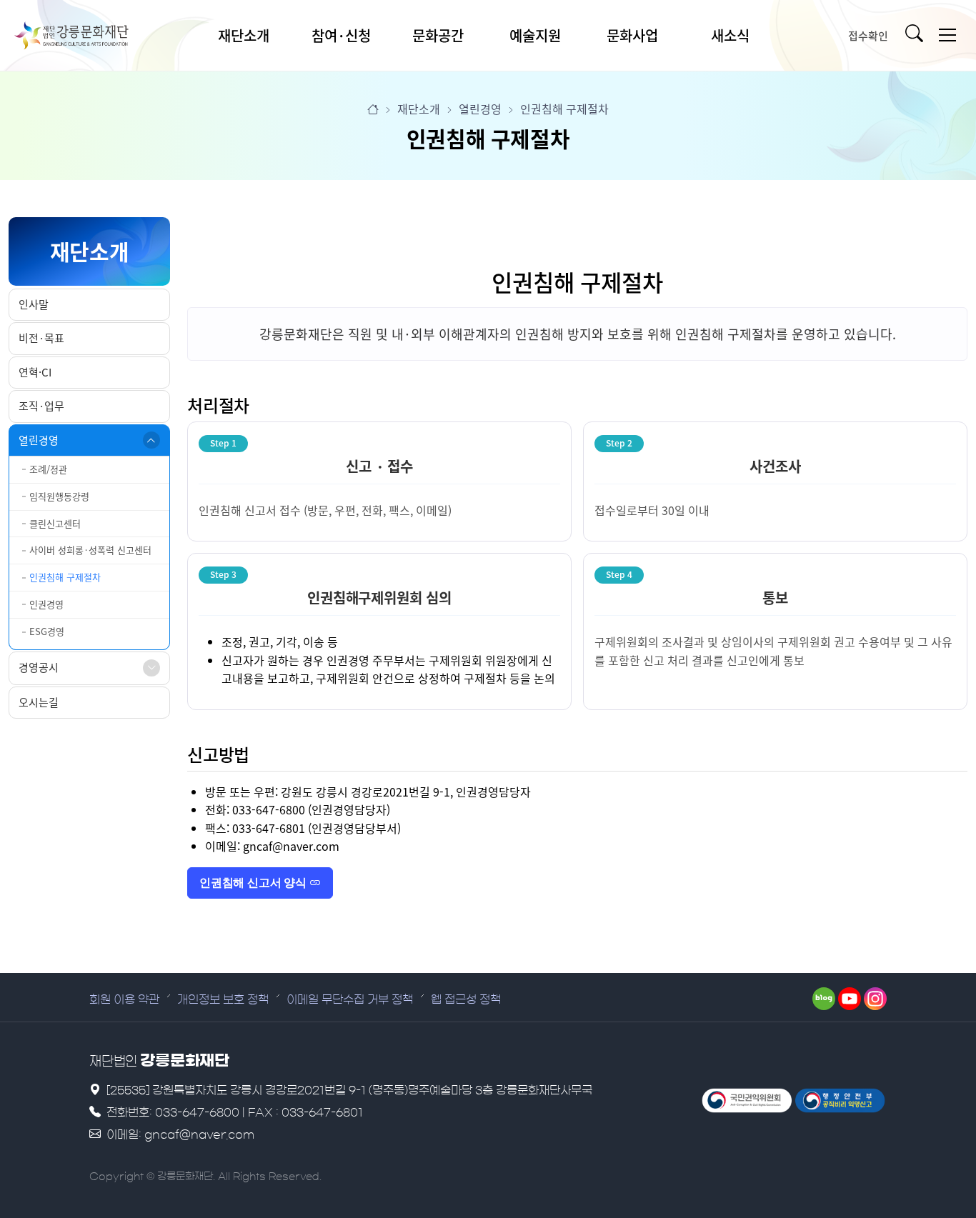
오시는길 (39, 702)
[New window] (747, 1100)
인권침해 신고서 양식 (254, 882)
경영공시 (39, 667)
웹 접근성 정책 (466, 999)
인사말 (34, 304)
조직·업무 (41, 406)
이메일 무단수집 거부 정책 (350, 999)
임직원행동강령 (59, 496)
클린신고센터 (55, 523)
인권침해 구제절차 (65, 577)
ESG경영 (46, 631)
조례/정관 (48, 469)
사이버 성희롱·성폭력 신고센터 (90, 549)
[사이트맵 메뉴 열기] (947, 35)
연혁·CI (35, 372)
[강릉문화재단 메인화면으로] (71, 36)
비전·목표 (41, 338)
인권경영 (46, 604)
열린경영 (39, 440)
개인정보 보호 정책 (223, 999)
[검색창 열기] (917, 35)
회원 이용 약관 (124, 999)
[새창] (823, 998)
